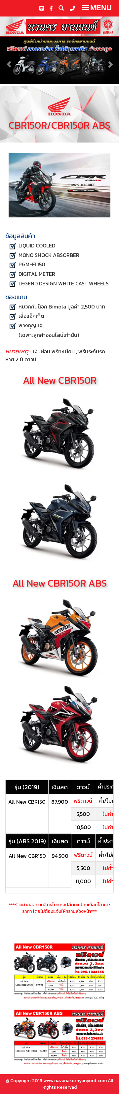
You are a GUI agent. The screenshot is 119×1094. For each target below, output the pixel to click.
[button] (9, 61)
